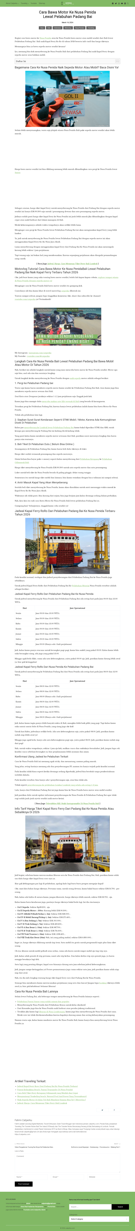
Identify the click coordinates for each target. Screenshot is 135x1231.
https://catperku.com (22, 1134)
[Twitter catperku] (115, 3)
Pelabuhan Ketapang (89, 459)
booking (103, 983)
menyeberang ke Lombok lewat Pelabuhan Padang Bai (49, 428)
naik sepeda (75, 378)
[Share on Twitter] (102, 1110)
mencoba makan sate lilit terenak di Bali (60, 401)
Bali (49, 28)
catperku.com (70, 1228)
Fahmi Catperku (23, 1120)
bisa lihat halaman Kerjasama (32, 1206)
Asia (41, 28)
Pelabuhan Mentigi (80, 586)
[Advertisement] (67, 151)
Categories (73, 1215)
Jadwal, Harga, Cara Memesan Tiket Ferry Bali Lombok (72, 264)
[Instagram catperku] (118, 3)
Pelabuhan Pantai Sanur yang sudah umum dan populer (43, 1002)
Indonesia (57, 28)
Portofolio (51, 1206)
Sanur (17, 173)
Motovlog (68, 28)
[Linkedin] (124, 3)
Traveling (91, 28)
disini (28, 1203)
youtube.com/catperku (25, 299)
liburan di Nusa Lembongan (52, 1012)
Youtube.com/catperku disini (34, 1210)
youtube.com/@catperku (38, 356)
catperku (65, 291)
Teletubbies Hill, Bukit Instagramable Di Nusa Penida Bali (72, 803)
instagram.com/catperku (40, 353)
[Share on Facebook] (114, 1110)
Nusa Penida (79, 28)
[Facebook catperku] (112, 3)
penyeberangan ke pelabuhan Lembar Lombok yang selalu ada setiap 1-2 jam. (62, 785)
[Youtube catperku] (121, 3)
